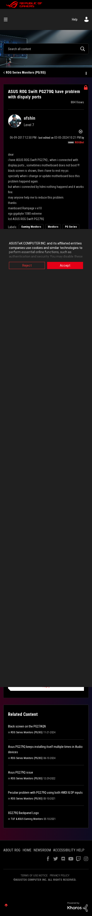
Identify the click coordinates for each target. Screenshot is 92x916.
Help (74, 19)
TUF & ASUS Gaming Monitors (27, 819)
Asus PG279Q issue (20, 772)
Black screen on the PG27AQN (27, 726)
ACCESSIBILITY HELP (68, 850)
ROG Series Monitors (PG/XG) (26, 72)
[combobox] (46, 48)
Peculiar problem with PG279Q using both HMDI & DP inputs (45, 792)
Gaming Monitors (31, 226)
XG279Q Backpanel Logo (23, 813)
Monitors (53, 226)
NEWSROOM (42, 850)
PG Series (71, 226)
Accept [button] (65, 265)
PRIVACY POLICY (59, 875)
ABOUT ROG (11, 850)
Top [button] (6, 905)
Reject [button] (27, 265)
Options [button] (86, 72)
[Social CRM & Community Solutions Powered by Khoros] (77, 906)
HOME (27, 850)
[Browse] (7, 19)
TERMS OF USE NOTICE (34, 875)
